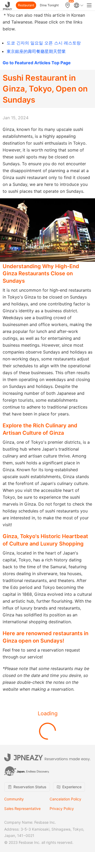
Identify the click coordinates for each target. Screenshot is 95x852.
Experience (72, 787)
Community (14, 799)
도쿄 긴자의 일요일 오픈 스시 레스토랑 (44, 42)
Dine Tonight (49, 5)
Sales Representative (22, 808)
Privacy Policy (62, 808)
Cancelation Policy (65, 799)
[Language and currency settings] (78, 5)
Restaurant (26, 5)
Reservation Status (29, 787)
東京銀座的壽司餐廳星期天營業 (36, 51)
